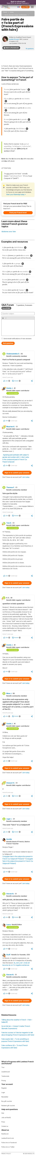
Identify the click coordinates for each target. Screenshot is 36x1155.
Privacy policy (6, 1153)
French (5, 12)
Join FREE (25, 7)
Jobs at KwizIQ (6, 1117)
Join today (25, 477)
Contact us (4, 1126)
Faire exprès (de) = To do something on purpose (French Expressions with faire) (15, 1040)
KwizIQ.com (5, 1134)
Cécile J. (9, 388)
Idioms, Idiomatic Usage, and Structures (15, 15)
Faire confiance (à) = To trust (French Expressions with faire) (14, 1046)
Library (12, 12)
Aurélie (9, 839)
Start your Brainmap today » (16, 194)
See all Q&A (6, 308)
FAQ (2, 1113)
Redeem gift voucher (8, 1105)
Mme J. (9, 693)
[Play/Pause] (29, 89)
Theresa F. (10, 487)
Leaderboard (5, 1072)
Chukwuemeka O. (13, 354)
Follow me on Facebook (9, 1142)
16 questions (30, 48)
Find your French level (18, 213)
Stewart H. (10, 783)
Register (4, 1088)
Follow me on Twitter (7, 1147)
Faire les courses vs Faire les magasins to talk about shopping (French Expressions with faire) (17, 1034)
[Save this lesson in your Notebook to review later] (11, 47)
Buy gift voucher (6, 1101)
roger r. (9, 819)
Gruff (8, 955)
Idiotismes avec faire (8, 231)
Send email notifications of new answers (17, 339)
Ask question (8, 343)
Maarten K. (10, 427)
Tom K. (9, 523)
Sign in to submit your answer (17, 473)
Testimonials (5, 1076)
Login (3, 1092)
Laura (8, 925)
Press (3, 1122)
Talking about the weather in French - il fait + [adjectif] (16, 1021)
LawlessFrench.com (7, 1138)
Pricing (3, 1080)
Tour (2, 1067)
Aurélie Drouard (14, 39)
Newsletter (4, 1097)
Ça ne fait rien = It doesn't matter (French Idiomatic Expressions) (15, 1027)
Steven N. (10, 894)
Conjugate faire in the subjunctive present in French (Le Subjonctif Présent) (17, 861)
